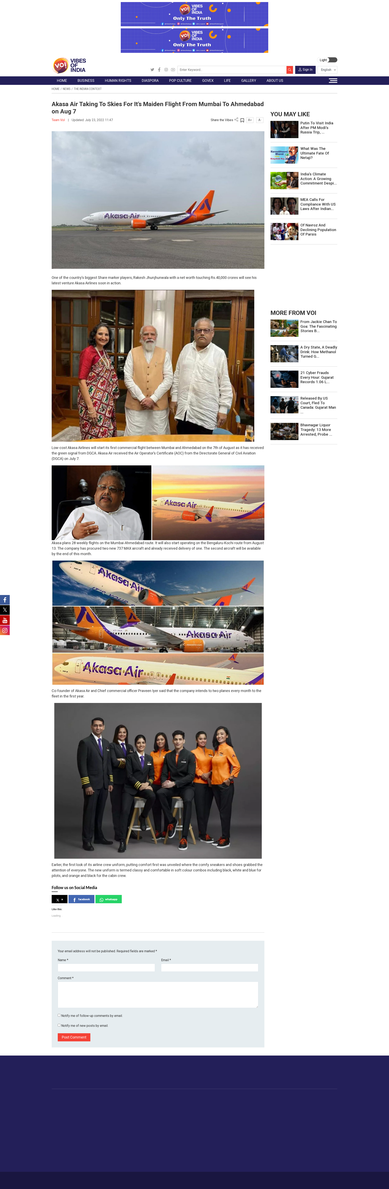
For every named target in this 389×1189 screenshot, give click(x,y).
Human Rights (116, 1097)
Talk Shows (277, 1107)
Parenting (248, 1122)
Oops (296, 1122)
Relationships (250, 1117)
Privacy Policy (140, 1178)
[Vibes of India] (69, 65)
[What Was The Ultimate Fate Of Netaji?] (284, 155)
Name (63, 960)
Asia (133, 1107)
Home (56, 89)
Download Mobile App (314, 1180)
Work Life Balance (254, 1138)
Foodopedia (208, 1097)
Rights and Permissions (309, 1138)
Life (240, 1097)
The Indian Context (88, 89)
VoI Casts (276, 1117)
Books (161, 1117)
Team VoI (59, 120)
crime (60, 1122)
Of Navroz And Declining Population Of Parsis (318, 230)
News (67, 89)
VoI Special (63, 1127)
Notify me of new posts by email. (84, 1026)
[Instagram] (166, 70)
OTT (160, 1112)
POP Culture (161, 1097)
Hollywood (164, 1107)
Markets (90, 1117)
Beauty (246, 1158)
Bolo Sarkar (182, 1112)
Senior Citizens (252, 1127)
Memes (275, 1122)
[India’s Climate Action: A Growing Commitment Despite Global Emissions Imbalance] (284, 180)
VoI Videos (277, 1112)
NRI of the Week (141, 1112)
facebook (84, 899)
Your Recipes (213, 1112)
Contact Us (102, 1178)
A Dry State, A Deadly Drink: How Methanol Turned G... (318, 352)
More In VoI (297, 1097)
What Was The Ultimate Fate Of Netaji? (314, 153)
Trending (61, 1102)
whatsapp (111, 899)
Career (68, 1178)
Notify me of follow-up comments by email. (92, 1016)
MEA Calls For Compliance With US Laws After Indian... (318, 204)
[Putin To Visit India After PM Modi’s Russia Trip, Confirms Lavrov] (284, 129)
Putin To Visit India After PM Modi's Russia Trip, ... (316, 128)
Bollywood (164, 1102)
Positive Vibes (65, 1133)
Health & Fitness (252, 1143)
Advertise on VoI (304, 1102)
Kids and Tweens (253, 1148)
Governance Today (187, 1102)
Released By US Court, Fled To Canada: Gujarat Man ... (318, 405)
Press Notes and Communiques (314, 1107)
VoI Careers (301, 1133)
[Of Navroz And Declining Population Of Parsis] (284, 231)
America (135, 1102)
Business (87, 1097)
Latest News (64, 1107)
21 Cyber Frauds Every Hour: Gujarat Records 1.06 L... (317, 377)
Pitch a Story (301, 1117)
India (88, 1102)
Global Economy (96, 1112)
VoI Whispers (184, 1107)
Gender (246, 1112)
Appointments (184, 1117)
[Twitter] (152, 70)
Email (166, 960)
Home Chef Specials (217, 1102)
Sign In (307, 69)
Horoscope (249, 1102)
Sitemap (159, 1178)
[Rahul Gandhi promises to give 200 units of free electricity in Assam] (284, 328)
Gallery (270, 1097)
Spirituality (248, 1163)
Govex (175, 1097)
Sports (246, 1153)
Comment (66, 978)
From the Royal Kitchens (220, 1107)
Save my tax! (93, 1122)
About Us (84, 1178)
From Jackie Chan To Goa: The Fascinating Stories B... (318, 326)
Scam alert (300, 1112)
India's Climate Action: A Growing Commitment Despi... (318, 179)
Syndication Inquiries (306, 1127)
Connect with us (313, 1076)
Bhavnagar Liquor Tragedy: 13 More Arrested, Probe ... (316, 430)
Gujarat (60, 1117)
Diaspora (132, 1097)
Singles (246, 1133)
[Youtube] (173, 70)
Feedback (120, 1178)
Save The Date (279, 1102)
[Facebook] (159, 70)
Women (247, 1107)
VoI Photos (277, 1127)
